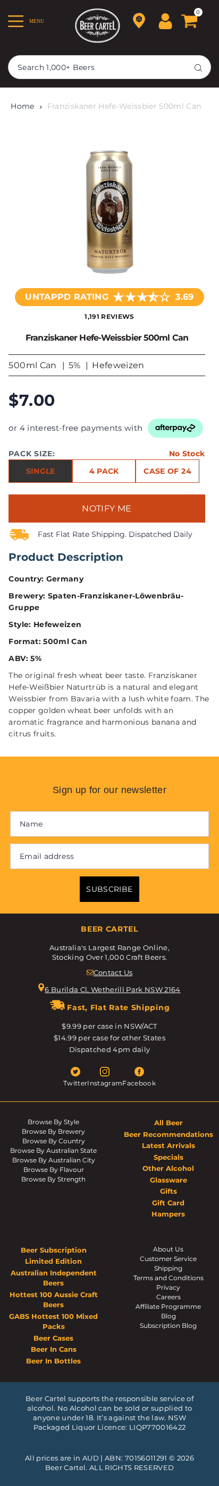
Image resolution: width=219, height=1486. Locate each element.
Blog (168, 1316)
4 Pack (104, 471)
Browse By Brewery (53, 1131)
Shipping (168, 1268)
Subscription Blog (168, 1325)
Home (22, 106)
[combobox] (109, 67)
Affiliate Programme (168, 1306)
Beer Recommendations (168, 1134)
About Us (168, 1249)
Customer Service (168, 1259)
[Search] (198, 67)
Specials (168, 1157)
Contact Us (113, 972)
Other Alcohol (168, 1168)
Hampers (168, 1214)
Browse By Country (53, 1141)
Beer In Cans (54, 1349)
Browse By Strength (53, 1179)
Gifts (168, 1191)
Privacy (168, 1287)
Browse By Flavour (53, 1170)
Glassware (168, 1180)
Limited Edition (53, 1261)
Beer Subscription (54, 1250)
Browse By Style (53, 1122)
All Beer (168, 1122)
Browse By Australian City (53, 1160)
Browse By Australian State (53, 1150)
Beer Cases (53, 1338)
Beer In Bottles (53, 1361)
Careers (168, 1297)
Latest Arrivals (168, 1145)
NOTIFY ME (106, 508)
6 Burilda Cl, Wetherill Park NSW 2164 (113, 989)
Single (40, 471)
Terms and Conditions (168, 1278)
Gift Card (168, 1202)
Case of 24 (167, 471)
